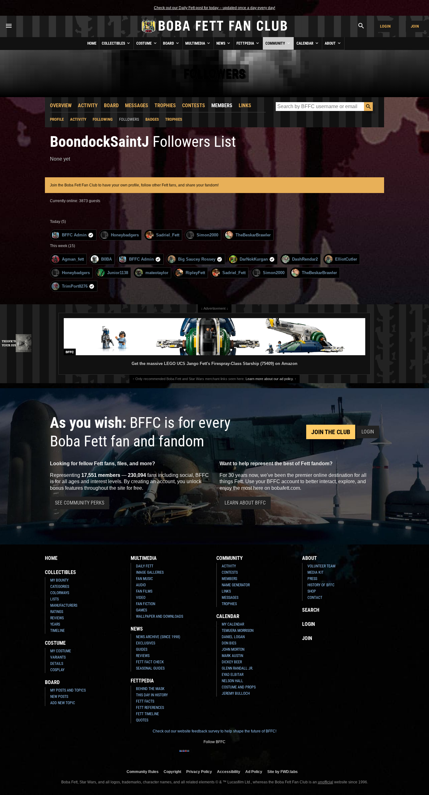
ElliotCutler (346, 259)
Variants (58, 657)
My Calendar (233, 624)
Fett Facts (145, 701)
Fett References (150, 707)
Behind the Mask (150, 689)
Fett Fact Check (150, 662)
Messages (136, 105)
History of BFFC (320, 585)
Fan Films (144, 591)
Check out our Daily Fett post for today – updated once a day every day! (214, 8)
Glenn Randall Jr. (237, 668)
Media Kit (315, 572)
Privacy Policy (199, 772)
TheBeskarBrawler (253, 235)
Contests (193, 105)
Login (385, 26)
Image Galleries (150, 572)
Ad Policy (253, 772)
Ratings (56, 612)
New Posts (59, 696)
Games (141, 610)
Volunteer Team (321, 566)
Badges (152, 119)
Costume (144, 43)
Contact (314, 597)
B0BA (106, 259)
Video (140, 597)
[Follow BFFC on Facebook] (184, 755)
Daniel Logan (233, 637)
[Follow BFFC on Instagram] (194, 755)
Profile (57, 119)
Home (91, 43)
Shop (311, 591)
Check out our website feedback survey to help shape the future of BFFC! (214, 731)
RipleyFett (195, 272)
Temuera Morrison (237, 630)
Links (245, 105)
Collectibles (114, 43)
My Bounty (59, 580)
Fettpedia (245, 43)
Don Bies (229, 643)
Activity (88, 105)
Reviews (57, 618)
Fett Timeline (147, 714)
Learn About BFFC (245, 503)
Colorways (59, 593)
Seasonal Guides (150, 668)
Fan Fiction (145, 604)
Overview (61, 105)
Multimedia (195, 43)
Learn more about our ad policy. (270, 379)
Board (169, 43)
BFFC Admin (74, 235)
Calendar (305, 43)
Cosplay (57, 670)
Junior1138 (117, 272)
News (221, 43)
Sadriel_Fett (167, 235)
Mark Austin (232, 656)
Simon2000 (207, 235)
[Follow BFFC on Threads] (235, 755)
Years (55, 624)
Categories (59, 586)
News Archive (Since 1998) (158, 637)
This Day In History (152, 695)
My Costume (60, 651)
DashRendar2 (305, 259)
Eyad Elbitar (232, 674)
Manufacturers (63, 605)
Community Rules (143, 772)
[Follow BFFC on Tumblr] (214, 755)
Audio (141, 585)
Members (221, 105)
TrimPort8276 (75, 286)
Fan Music (144, 579)
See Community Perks (79, 503)
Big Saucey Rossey (196, 259)
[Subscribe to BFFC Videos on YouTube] (225, 755)
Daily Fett (144, 566)
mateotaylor (156, 272)
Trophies (165, 105)
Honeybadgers (125, 235)
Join (415, 26)
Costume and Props (239, 687)
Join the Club (330, 432)
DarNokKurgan (254, 259)
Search (310, 610)
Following (103, 119)
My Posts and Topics (68, 690)
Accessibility (228, 772)
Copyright (172, 772)
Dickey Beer (232, 662)
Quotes (142, 720)
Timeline (57, 630)
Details (56, 663)
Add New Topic (62, 703)
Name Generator (236, 585)
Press (312, 579)
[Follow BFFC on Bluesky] (245, 755)
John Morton (233, 649)
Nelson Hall (232, 681)
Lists (54, 599)
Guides (141, 649)
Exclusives (145, 643)
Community (275, 43)
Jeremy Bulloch (236, 693)
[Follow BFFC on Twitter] (204, 755)
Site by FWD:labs (282, 772)
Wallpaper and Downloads (159, 616)
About (331, 43)
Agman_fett (73, 259)
